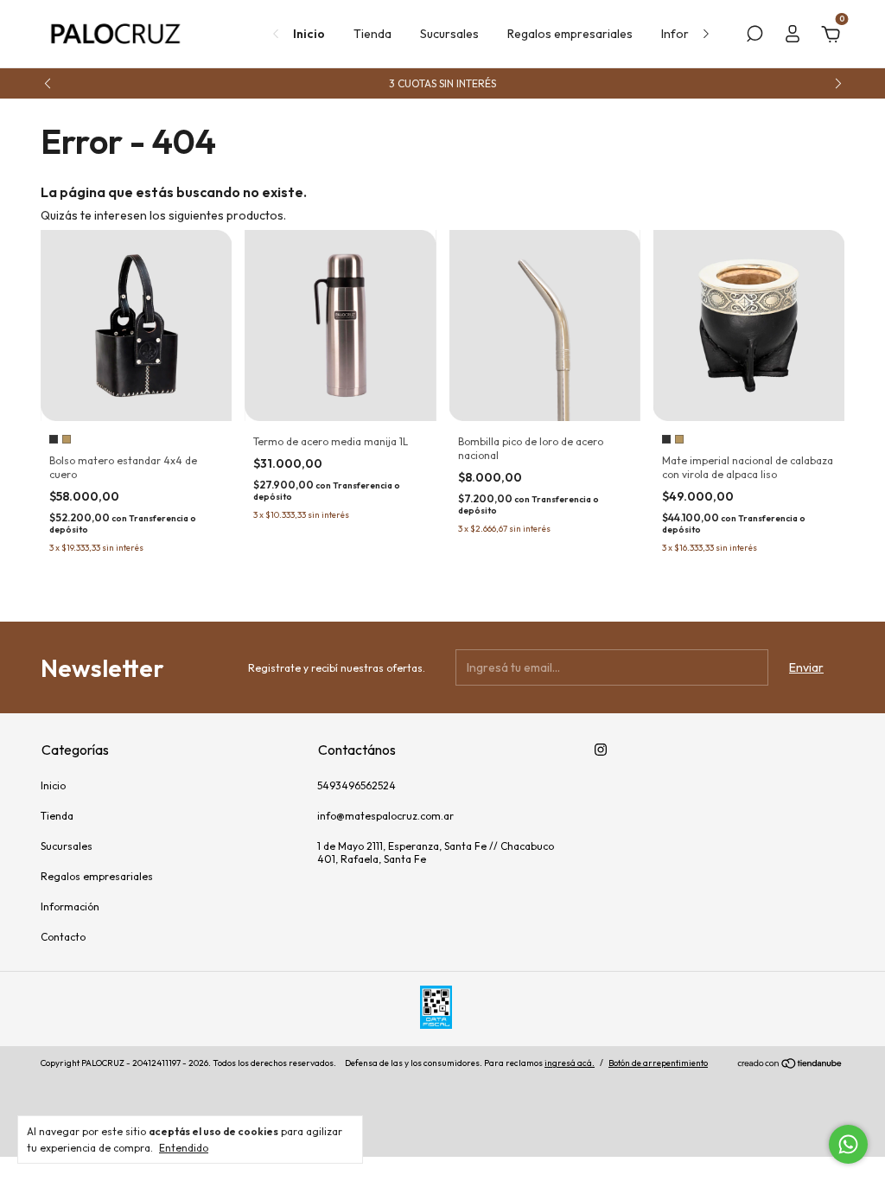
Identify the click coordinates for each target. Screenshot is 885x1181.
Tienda (372, 33)
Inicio (309, 33)
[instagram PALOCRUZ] (601, 749)
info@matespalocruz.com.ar (385, 815)
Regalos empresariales (570, 33)
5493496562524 (356, 785)
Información (70, 906)
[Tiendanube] (790, 1065)
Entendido (183, 1147)
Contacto (63, 936)
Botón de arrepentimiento (658, 1063)
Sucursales (449, 33)
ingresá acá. (569, 1063)
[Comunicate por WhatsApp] (848, 1144)
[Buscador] (754, 36)
